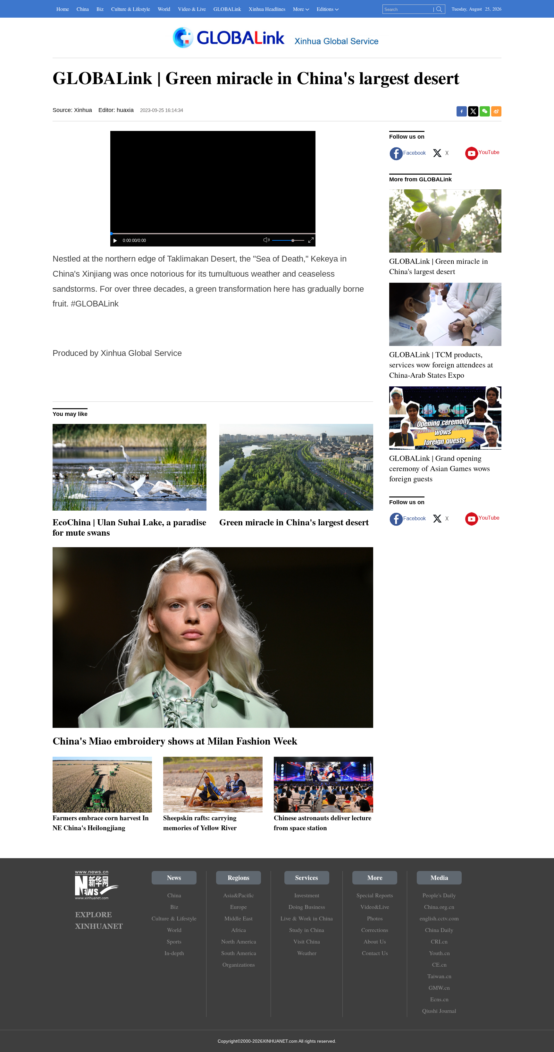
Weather (306, 953)
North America (238, 941)
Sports (174, 941)
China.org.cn (439, 906)
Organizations (238, 964)
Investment (306, 895)
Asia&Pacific (238, 895)
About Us (375, 941)
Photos (375, 918)
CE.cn (439, 964)
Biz (100, 8)
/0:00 (141, 240)
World (164, 8)
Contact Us (375, 953)
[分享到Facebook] (462, 111)
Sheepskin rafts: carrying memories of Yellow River (200, 822)
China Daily (439, 930)
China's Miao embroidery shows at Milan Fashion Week (175, 740)
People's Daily (439, 895)
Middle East (238, 918)
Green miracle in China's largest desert (294, 522)
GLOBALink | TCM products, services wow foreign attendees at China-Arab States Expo (441, 364)
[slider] (292, 240)
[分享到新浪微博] (496, 111)
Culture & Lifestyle (130, 8)
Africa (238, 930)
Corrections (374, 930)
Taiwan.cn (439, 976)
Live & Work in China (307, 918)
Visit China (306, 941)
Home (62, 8)
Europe (238, 906)
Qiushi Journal (439, 1010)
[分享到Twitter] (473, 111)
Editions (325, 8)
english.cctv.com (439, 918)
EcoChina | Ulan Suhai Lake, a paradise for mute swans (129, 527)
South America (238, 953)
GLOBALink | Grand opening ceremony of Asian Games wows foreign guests (439, 468)
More (298, 8)
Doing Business (307, 906)
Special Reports (375, 895)
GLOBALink (227, 8)
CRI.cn (439, 941)
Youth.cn (439, 953)
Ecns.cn (439, 999)
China (83, 8)
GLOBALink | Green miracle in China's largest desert (438, 266)
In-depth (174, 953)
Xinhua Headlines (267, 8)
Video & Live (192, 8)
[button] (115, 240)
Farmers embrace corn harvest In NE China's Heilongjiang (101, 822)
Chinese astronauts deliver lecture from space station (322, 822)
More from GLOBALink (420, 179)
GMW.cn (439, 987)
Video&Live (374, 906)
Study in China (306, 930)
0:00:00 (130, 240)
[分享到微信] (485, 111)
